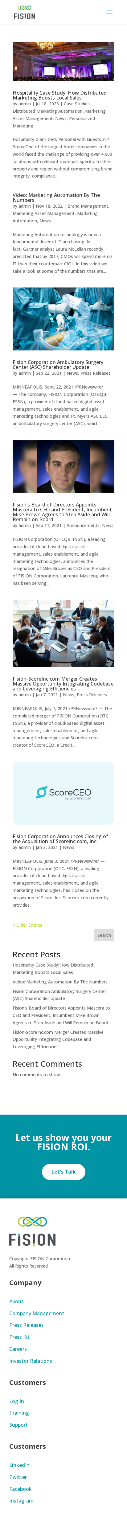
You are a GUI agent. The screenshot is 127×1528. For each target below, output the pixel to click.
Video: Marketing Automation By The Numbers (56, 197)
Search (104, 935)
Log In (16, 1401)
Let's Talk (63, 1171)
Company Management (36, 1313)
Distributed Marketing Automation (48, 111)
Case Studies (77, 104)
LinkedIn (19, 1465)
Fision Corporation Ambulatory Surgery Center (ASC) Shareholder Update (58, 364)
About (16, 1301)
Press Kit (19, 1337)
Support (18, 1424)
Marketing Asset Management (44, 213)
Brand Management (88, 206)
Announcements (83, 525)
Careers (18, 1349)
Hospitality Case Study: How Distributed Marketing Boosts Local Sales (60, 95)
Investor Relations (30, 1361)
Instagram (21, 1500)
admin (24, 104)
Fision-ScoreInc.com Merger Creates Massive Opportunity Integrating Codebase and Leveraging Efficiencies (63, 683)
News (61, 118)
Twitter (18, 1477)
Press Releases (95, 373)
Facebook (20, 1489)
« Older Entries (27, 925)
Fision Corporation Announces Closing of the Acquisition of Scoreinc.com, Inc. (60, 839)
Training (19, 1412)
